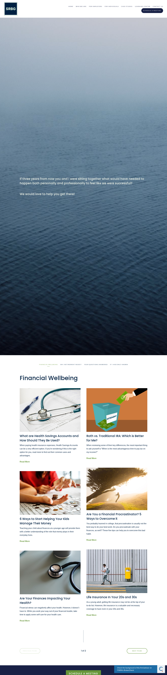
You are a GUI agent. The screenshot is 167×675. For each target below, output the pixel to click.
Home (70, 6)
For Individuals (112, 6)
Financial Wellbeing (48, 364)
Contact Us (158, 6)
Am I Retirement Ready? (71, 364)
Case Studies (126, 6)
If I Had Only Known (119, 364)
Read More (25, 462)
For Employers (95, 6)
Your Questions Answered (96, 364)
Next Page (137, 651)
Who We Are (81, 6)
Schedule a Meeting (152, 10)
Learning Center (142, 6)
